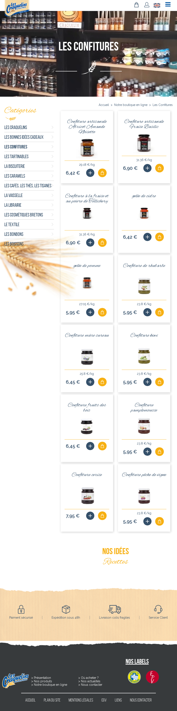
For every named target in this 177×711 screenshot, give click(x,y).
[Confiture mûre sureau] (90, 382)
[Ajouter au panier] (102, 173)
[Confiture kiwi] (147, 382)
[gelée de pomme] (90, 312)
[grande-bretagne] (157, 5)
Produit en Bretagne (134, 676)
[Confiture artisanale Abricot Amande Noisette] (90, 173)
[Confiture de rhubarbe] (147, 312)
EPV (152, 676)
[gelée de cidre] (147, 237)
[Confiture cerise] (90, 516)
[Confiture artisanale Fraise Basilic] (147, 168)
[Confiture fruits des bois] (90, 446)
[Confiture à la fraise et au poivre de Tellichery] (90, 242)
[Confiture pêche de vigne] (147, 521)
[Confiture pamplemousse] (147, 452)
